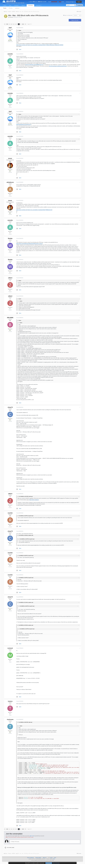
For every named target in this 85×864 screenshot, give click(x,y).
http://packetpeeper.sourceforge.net (23, 124)
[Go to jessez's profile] (10, 165)
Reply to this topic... (16, 841)
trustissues (10, 719)
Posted (19, 27)
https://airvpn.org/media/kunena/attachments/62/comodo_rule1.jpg (29, 243)
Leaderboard (17, 8)
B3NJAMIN (10, 317)
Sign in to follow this (68, 15)
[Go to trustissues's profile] (10, 726)
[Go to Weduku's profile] (10, 245)
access (61, 1)
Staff (10, 27)
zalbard (10, 278)
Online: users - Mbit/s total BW (38, 1)
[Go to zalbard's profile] (10, 285)
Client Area (38, 5)
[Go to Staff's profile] (10, 35)
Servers (23, 5)
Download (16, 5)
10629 (10, 40)
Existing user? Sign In (70, 1)
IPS (54, 858)
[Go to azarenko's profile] (10, 61)
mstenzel (10, 648)
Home (5, 5)
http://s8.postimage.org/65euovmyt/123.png (57, 66)
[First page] (5, 24)
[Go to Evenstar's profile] (5, 16)
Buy (10, 5)
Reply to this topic (74, 20)
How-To (20, 17)
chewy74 (10, 407)
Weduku (10, 238)
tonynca (10, 701)
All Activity (11, 8)
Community (30, 5)
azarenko (10, 54)
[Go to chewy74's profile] (10, 414)
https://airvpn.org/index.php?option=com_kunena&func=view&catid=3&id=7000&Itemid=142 (34, 209)
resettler (10, 513)
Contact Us (80, 5)
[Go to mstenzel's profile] (10, 655)
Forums (4, 8)
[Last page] (25, 24)
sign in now (32, 835)
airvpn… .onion (53, 857)
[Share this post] (79, 27)
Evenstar (11, 17)
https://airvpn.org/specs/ (34, 499)
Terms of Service (30, 857)
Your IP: (52, 1)
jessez (10, 158)
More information (56, 863)
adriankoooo (10, 182)
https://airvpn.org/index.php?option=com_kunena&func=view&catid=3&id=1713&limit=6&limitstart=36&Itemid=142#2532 (39, 44)
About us (44, 857)
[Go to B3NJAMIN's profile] (10, 325)
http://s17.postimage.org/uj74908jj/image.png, (34, 64)
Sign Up (78, 1)
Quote (20, 49)
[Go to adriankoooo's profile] (10, 189)
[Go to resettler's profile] (10, 520)
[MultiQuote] (17, 49)
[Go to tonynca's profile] (10, 708)
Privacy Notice (38, 857)
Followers (75, 15)
